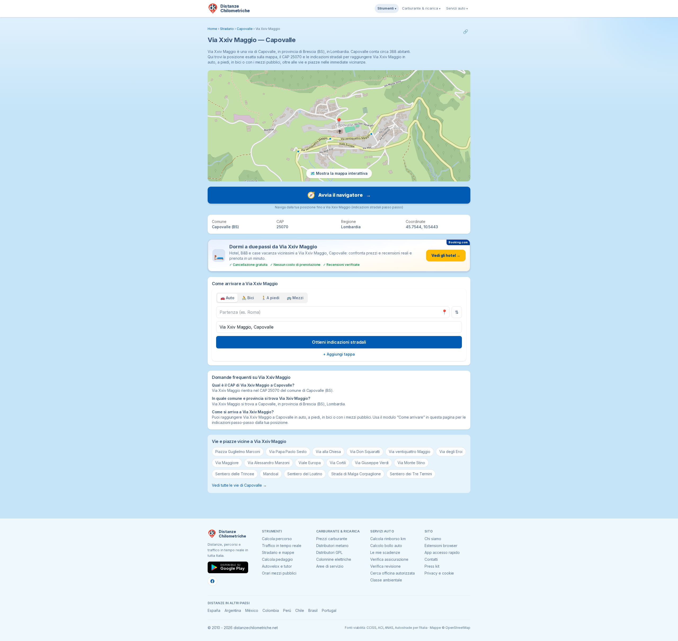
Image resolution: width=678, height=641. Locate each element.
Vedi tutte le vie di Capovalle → (239, 485)
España (214, 610)
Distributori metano (332, 545)
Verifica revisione (385, 566)
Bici (248, 297)
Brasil (313, 610)
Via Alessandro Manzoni (268, 462)
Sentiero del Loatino (304, 474)
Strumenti (386, 8)
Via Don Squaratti (365, 451)
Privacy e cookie (439, 573)
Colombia (270, 610)
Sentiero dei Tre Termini (411, 474)
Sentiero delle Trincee (234, 474)
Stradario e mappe (278, 552)
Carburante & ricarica (421, 8)
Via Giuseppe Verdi (372, 462)
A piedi (270, 297)
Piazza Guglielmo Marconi (237, 451)
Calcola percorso (277, 538)
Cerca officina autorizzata (392, 573)
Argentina (233, 610)
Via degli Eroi (450, 451)
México (251, 610)
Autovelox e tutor (277, 566)
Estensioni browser (441, 545)
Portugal (329, 610)
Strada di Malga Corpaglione (356, 474)
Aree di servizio (330, 566)
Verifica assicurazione (389, 559)
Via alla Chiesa (328, 451)
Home (212, 29)
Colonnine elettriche (333, 559)
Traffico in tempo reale (281, 545)
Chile (299, 610)
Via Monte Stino (411, 462)
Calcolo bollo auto (386, 545)
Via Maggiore (227, 462)
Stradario (227, 29)
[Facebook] (212, 581)
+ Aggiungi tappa (339, 354)
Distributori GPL (329, 552)
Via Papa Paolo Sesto (288, 451)
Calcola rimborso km (387, 538)
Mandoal (270, 474)
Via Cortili (338, 462)
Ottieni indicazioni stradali (339, 342)
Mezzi (295, 297)
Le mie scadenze (385, 552)
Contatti (431, 559)
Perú (287, 610)
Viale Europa (309, 462)
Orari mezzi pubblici (279, 573)
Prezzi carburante (331, 538)
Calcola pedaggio (277, 559)
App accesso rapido (442, 552)
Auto (227, 297)
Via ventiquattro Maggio (409, 451)
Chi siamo (433, 538)
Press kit (432, 566)
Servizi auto (457, 8)
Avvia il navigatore (339, 195)
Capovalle (245, 29)
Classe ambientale (386, 580)
